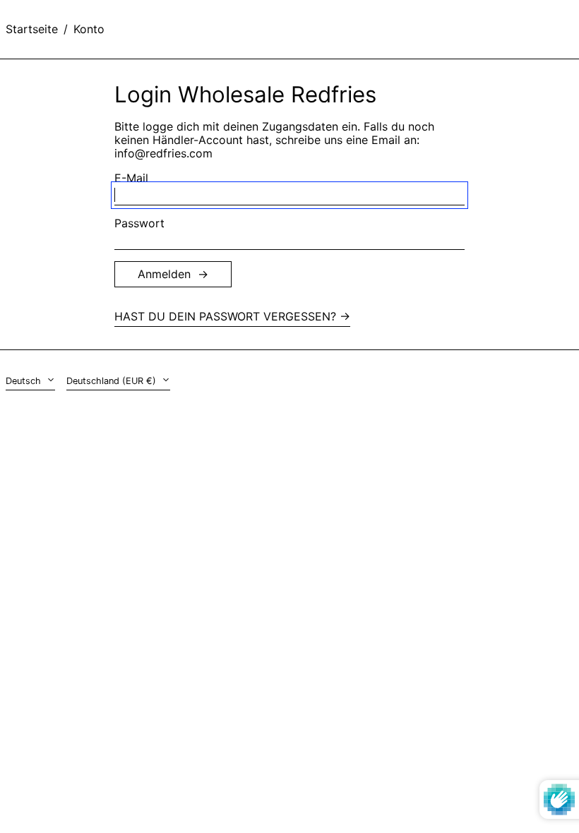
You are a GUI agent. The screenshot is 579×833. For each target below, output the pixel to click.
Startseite (32, 29)
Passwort (139, 223)
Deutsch (25, 381)
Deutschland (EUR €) (112, 381)
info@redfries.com (163, 153)
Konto (89, 29)
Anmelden (164, 274)
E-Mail (131, 178)
